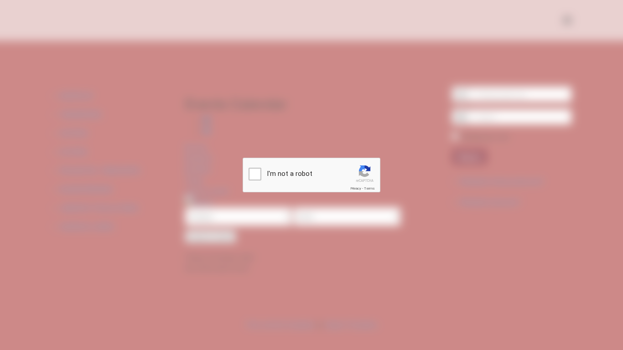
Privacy (355, 188)
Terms (369, 188)
